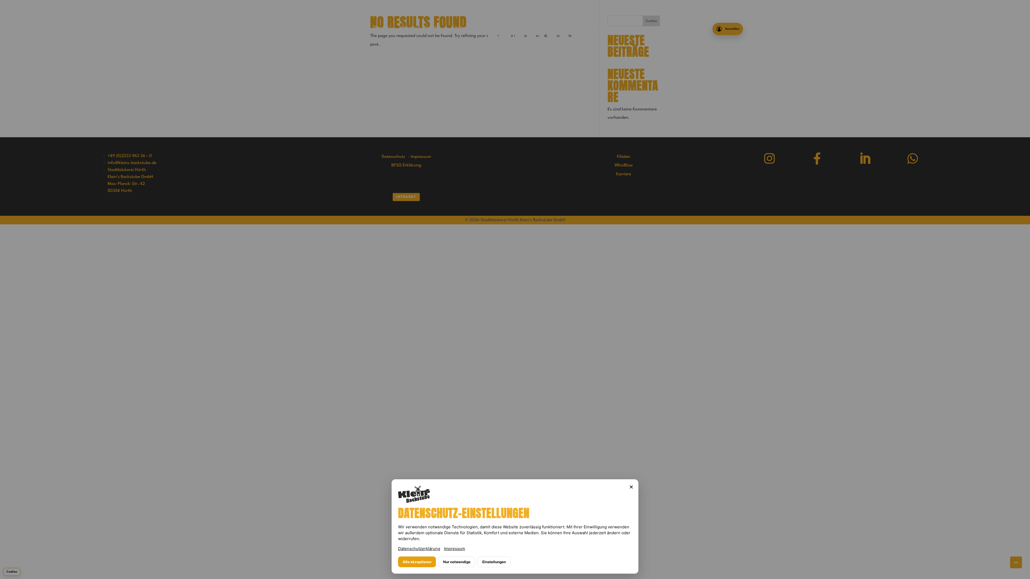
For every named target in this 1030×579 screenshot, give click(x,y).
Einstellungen (494, 562)
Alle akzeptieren (417, 562)
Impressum (454, 548)
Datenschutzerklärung (419, 548)
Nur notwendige (456, 562)
